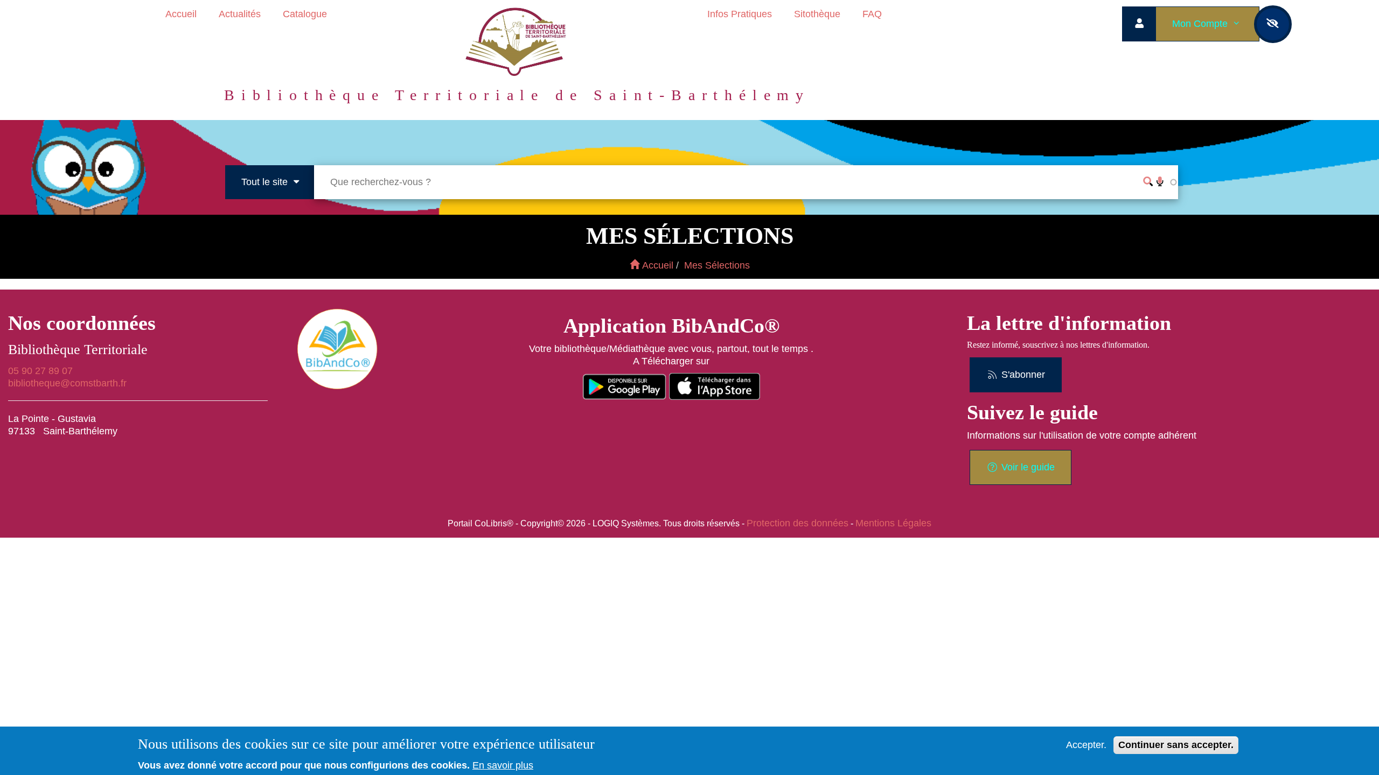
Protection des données (797, 523)
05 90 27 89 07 (40, 370)
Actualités (240, 14)
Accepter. (1086, 744)
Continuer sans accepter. (1176, 744)
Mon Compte (1201, 23)
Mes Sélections (717, 265)
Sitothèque (817, 14)
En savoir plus (502, 765)
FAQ (872, 14)
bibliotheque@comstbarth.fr (67, 383)
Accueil (181, 14)
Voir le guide (1027, 467)
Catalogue (305, 14)
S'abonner (1022, 374)
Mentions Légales (893, 523)
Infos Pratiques (739, 14)
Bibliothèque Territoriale (78, 349)
